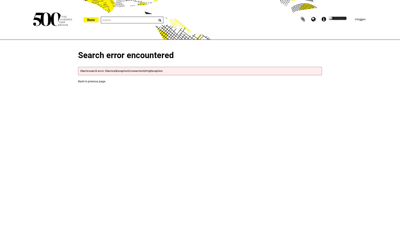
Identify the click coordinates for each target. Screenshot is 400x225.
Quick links (324, 19)
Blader (91, 20)
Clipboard (303, 19)
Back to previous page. (92, 81)
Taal (313, 19)
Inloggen (360, 19)
